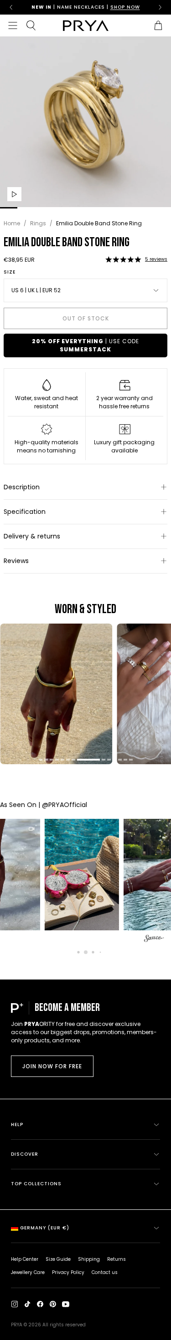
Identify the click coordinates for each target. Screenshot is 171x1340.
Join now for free (52, 1066)
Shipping (89, 1259)
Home (12, 223)
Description (22, 487)
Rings (38, 223)
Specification (25, 511)
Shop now (125, 7)
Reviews (16, 560)
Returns (116, 1259)
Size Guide (58, 1259)
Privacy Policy (68, 1272)
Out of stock (85, 318)
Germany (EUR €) (44, 1227)
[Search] (31, 25)
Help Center (24, 1259)
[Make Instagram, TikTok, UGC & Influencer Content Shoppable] (154, 939)
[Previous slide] (11, 7)
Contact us (105, 1272)
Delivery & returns (32, 536)
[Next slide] (160, 7)
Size (10, 272)
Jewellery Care (28, 1272)
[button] (123, 259)
